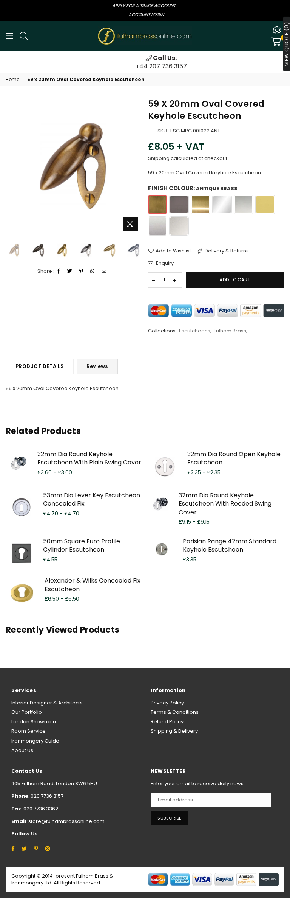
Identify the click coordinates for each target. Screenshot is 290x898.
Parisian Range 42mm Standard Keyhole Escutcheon (229, 545)
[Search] (23, 36)
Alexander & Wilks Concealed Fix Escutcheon (92, 584)
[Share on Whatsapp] (92, 271)
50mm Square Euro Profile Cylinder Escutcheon (81, 545)
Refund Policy (167, 721)
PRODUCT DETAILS (39, 366)
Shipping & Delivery (174, 731)
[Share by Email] (104, 271)
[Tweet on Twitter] (69, 271)
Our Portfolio (26, 712)
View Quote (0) (286, 44)
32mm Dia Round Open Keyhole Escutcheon (234, 458)
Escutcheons (194, 330)
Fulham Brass (230, 330)
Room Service (28, 731)
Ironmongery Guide (35, 740)
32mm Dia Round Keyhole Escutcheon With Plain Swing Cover (89, 458)
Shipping (159, 158)
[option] (145, 62)
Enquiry (164, 263)
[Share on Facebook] (59, 271)
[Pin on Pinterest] (81, 271)
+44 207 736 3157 (145, 62)
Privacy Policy (167, 702)
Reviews (97, 366)
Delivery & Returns (226, 251)
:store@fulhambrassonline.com (65, 821)
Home (12, 80)
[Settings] (276, 30)
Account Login (146, 14)
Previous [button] (12, 165)
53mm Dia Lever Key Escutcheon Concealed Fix (91, 499)
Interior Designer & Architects (47, 702)
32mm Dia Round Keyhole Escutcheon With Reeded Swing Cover (225, 504)
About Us (22, 750)
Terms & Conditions (175, 712)
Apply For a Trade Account (144, 5)
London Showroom (34, 721)
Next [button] (135, 165)
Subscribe (169, 818)
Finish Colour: (193, 188)
